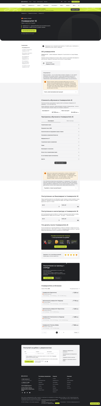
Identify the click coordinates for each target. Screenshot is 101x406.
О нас (30, 1)
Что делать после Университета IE (26, 66)
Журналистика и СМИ (46, 128)
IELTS (57, 200)
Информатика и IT (45, 138)
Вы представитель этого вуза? (27, 33)
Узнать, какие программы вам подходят (53, 91)
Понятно (57, 403)
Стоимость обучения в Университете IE (27, 50)
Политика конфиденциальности (73, 402)
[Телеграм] (22, 393)
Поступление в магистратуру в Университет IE (25, 62)
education (26, 385)
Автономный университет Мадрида (53, 300)
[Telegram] (45, 361)
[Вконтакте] (27, 393)
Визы (74, 5)
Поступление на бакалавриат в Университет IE (25, 58)
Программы (46, 5)
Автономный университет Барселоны (53, 308)
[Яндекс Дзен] (25, 393)
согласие (30, 356)
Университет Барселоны (50, 292)
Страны (23, 5)
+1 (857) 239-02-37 (25, 379)
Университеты (31, 5)
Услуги (34, 1)
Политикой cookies (51, 403)
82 (63, 332)
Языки (61, 5)
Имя (25, 351)
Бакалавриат (51, 120)
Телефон (37, 351)
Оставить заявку (75, 1)
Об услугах (57, 277)
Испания (45, 294)
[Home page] (24, 1)
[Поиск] (79, 5)
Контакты (45, 1)
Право (42, 145)
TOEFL (62, 200)
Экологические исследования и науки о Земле (52, 131)
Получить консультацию (60, 246)
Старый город (50, 326)
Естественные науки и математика (49, 155)
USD (65, 1)
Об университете (26, 47)
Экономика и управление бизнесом (49, 135)
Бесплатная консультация (29, 30)
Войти (69, 1)
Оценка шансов (40, 1)
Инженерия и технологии (47, 148)
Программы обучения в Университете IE (27, 54)
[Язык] (62, 1)
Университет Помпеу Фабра (51, 325)
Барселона (49, 310)
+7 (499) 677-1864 (25, 382)
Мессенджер (49, 351)
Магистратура (70, 120)
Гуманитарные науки (46, 124)
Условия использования (61, 402)
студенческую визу (66, 229)
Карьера (67, 5)
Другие (43, 159)
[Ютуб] (30, 393)
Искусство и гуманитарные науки (49, 152)
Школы (38, 5)
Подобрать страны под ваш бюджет (52, 188)
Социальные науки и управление (49, 141)
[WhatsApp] (47, 361)
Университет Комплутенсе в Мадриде (53, 317)
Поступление (54, 5)
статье (67, 230)
